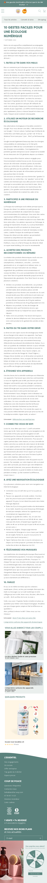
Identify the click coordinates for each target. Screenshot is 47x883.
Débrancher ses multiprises (24, 419)
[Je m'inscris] (40, 838)
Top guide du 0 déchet (13, 772)
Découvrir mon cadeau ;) (35, 873)
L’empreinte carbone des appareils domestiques (19, 689)
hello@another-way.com (13, 792)
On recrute (8, 765)
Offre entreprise (10, 769)
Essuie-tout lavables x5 (14, 742)
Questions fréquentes (12, 786)
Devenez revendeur (11, 799)
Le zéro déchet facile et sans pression (20, 656)
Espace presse (9, 775)
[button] (2, 11)
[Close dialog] (2, 842)
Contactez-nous (10, 789)
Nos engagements (11, 762)
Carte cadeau (9, 802)
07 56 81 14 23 (10, 796)
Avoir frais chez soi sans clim (24, 618)
